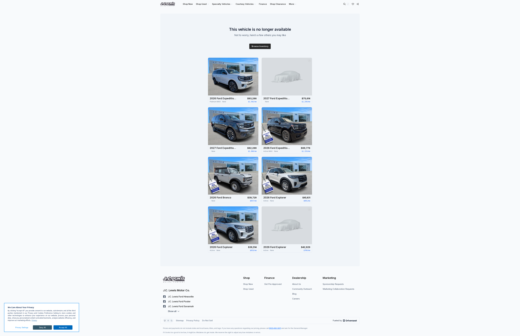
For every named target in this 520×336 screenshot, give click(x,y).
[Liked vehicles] (353, 4)
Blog (294, 294)
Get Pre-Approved (273, 284)
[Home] (167, 4)
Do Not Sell (207, 320)
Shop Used (248, 289)
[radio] (164, 320)
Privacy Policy (192, 320)
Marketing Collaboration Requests (338, 289)
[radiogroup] (168, 320)
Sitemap (180, 320)
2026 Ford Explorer (274, 197)
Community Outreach (302, 289)
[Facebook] (164, 296)
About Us (296, 284)
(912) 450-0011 (275, 328)
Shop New (248, 284)
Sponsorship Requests (333, 284)
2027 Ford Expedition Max (276, 98)
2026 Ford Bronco (220, 197)
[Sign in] (357, 4)
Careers (296, 298)
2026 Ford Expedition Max (223, 98)
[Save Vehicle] (256, 60)
